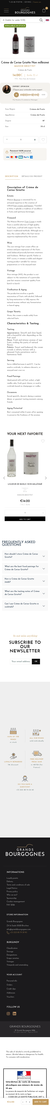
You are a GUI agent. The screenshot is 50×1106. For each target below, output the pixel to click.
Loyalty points (12, 878)
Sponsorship (12, 898)
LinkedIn (14, 1013)
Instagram (8, 1013)
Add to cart (40, 1102)
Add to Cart (25, 519)
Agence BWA (33, 1032)
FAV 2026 (11, 905)
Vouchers (10, 997)
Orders (9, 985)
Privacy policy (12, 892)
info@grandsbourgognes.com (19, 929)
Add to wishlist (43, 139)
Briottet (17, 200)
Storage (10, 952)
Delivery (10, 882)
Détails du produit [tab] (32, 176)
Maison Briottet (24, 66)
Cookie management (16, 902)
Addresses (11, 993)
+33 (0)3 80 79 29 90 (25, 790)
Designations (12, 955)
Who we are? (12, 895)
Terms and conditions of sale (18, 885)
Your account (14, 975)
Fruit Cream (30, 222)
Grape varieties (13, 958)
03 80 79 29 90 (16, 2)
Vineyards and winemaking (17, 965)
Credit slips (11, 989)
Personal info (12, 981)
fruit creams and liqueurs (23, 206)
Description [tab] (11, 176)
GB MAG (27, 2)
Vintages (10, 962)
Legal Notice (12, 888)
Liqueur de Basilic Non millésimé (25, 484)
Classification (12, 948)
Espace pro (37, 2)
